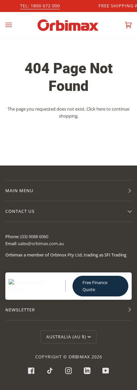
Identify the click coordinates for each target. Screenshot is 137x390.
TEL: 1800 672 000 (40, 6)
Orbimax (79, 357)
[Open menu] (15, 25)
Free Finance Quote (94, 285)
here (100, 109)
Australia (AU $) (66, 337)
